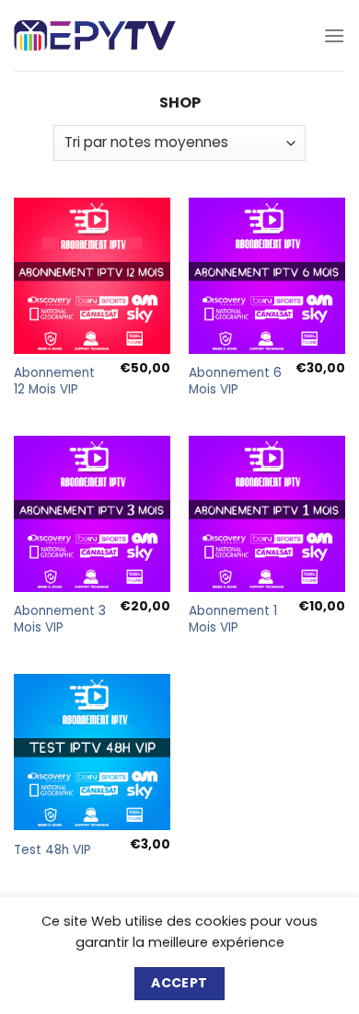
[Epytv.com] (95, 35)
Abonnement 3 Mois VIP (60, 619)
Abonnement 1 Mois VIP (233, 619)
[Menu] (334, 35)
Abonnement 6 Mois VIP (235, 381)
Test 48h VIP (52, 850)
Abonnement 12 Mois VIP (54, 381)
